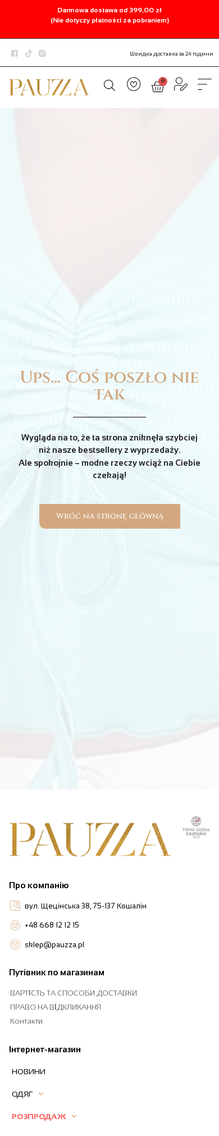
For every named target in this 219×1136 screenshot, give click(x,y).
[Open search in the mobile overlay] (109, 85)
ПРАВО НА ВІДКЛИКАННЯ (55, 1007)
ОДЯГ (22, 1093)
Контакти (26, 1021)
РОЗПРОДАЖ (39, 1116)
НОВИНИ (28, 1071)
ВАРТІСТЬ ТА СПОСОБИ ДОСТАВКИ (73, 993)
